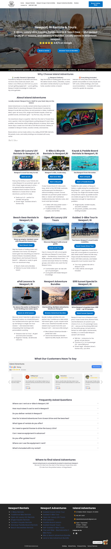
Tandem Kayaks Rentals (21, 522)
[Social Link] (74, 533)
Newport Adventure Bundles (64, 3)
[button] (9, 382)
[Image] (26, 163)
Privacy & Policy (81, 546)
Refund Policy (72, 546)
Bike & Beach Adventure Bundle (56, 535)
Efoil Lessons (48, 520)
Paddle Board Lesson (52, 522)
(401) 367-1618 (33, 5)
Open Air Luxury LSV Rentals (23, 517)
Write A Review (96, 366)
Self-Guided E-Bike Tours (53, 527)
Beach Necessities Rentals (22, 527)
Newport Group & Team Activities (46, 3)
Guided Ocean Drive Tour (54, 512)
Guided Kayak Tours (51, 525)
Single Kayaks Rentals (20, 520)
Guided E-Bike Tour (51, 514)
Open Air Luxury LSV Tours (54, 517)
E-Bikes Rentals (17, 512)
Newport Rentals (30, 3)
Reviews (76, 3)
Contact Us (24, 5)
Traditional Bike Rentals (21, 514)
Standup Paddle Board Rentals (24, 525)
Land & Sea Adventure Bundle (56, 538)
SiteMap (64, 546)
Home (22, 3)
